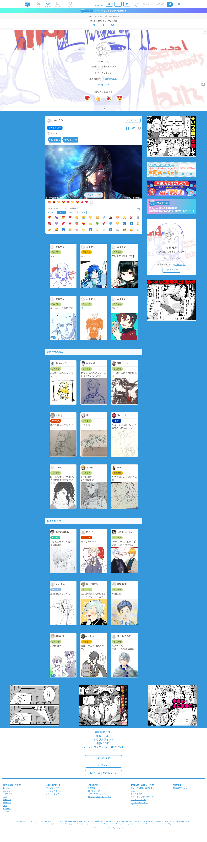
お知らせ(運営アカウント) (142, 788)
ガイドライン (94, 790)
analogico (109, 828)
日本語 (6, 811)
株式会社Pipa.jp (180, 788)
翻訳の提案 (15, 784)
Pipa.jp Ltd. (119, 828)
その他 (82, 212)
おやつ (71, 212)
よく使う (51, 212)
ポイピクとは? (52, 788)
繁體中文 (7, 802)
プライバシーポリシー (98, 793)
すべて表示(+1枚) (93, 194)
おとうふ (103, 62)
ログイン (105, 757)
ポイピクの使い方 (53, 790)
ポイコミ (134, 805)
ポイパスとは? (52, 793)
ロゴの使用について (139, 802)
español (6, 790)
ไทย (5, 805)
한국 (5, 796)
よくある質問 (136, 793)
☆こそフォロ (103, 84)
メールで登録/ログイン (105, 772)
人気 (61, 212)
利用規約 (92, 788)
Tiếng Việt (7, 793)
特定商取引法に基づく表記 (99, 796)
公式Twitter (136, 790)
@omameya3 (111, 78)
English (6, 788)
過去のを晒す (54, 128)
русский (7, 808)
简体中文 (7, 799)
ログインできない (138, 799)
